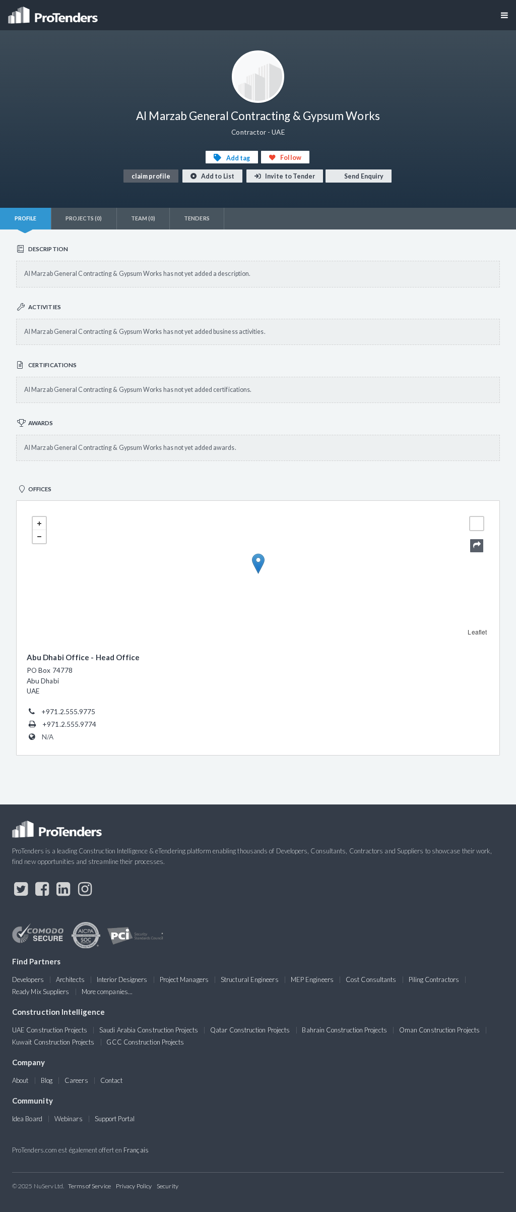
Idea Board (27, 1119)
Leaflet (477, 631)
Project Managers (184, 979)
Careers (76, 1080)
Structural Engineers (250, 979)
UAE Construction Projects (49, 1030)
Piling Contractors (434, 979)
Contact (111, 1080)
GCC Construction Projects (145, 1042)
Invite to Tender (289, 176)
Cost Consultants (371, 979)
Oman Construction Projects (439, 1030)
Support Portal (115, 1119)
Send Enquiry (363, 176)
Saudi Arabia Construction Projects (148, 1030)
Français (136, 1150)
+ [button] (39, 523)
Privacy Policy (134, 1186)
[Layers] (476, 523)
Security (167, 1186)
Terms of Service (89, 1186)
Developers (28, 979)
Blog (46, 1080)
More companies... (107, 992)
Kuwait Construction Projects (53, 1042)
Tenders (197, 218)
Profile (26, 218)
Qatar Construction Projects (250, 1030)
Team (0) (143, 218)
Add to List (217, 176)
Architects (70, 979)
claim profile (151, 176)
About (20, 1080)
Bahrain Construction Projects (344, 1030)
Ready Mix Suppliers (41, 992)
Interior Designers (122, 979)
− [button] (39, 536)
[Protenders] (54, 12)
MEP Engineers (312, 979)
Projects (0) (84, 218)
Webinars (68, 1119)
